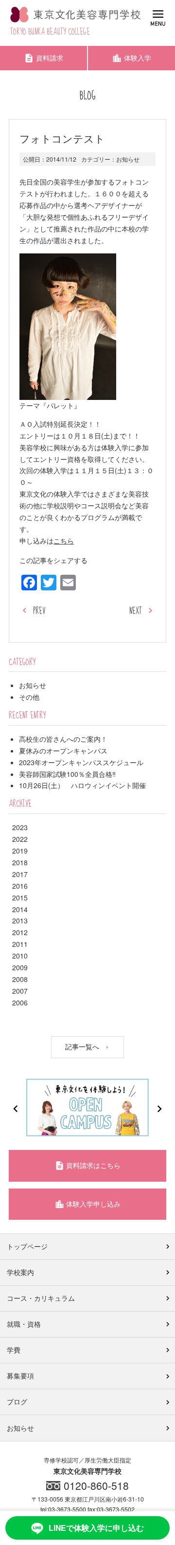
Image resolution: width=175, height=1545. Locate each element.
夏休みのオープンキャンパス (63, 750)
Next (159, 1109)
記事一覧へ (83, 1046)
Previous (15, 1109)
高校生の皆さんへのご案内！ (63, 739)
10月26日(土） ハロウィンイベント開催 (82, 785)
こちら (63, 540)
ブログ (17, 1401)
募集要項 (20, 1375)
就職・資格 (24, 1324)
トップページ (27, 1246)
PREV (39, 611)
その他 (29, 697)
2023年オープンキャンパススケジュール (81, 762)
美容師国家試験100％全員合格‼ (67, 774)
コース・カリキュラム (41, 1298)
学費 (13, 1350)
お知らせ (128, 159)
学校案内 (20, 1272)
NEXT (135, 611)
